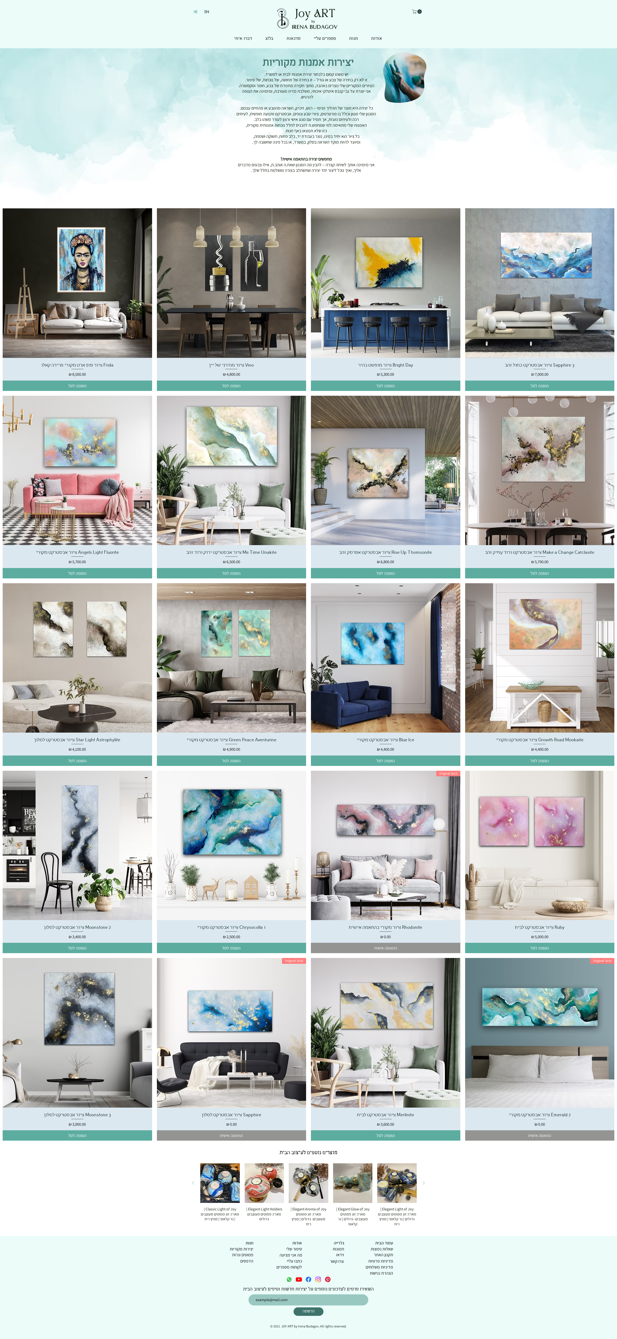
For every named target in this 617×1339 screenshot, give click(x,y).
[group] (308, 1195)
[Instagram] (318, 1279)
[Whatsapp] (289, 1279)
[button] (417, 11)
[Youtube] (298, 1279)
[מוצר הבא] (193, 1183)
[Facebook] (308, 1279)
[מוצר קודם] (424, 1183)
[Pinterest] (327, 1279)
